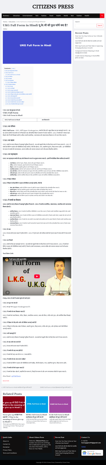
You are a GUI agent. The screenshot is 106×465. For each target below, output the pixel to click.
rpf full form (16, 376)
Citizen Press (66, 462)
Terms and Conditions (10, 453)
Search (77, 22)
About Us (6, 441)
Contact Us (6, 444)
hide (13, 68)
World (66, 16)
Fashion (43, 16)
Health (58, 16)
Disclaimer (6, 447)
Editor (5, 29)
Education (16, 16)
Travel (51, 16)
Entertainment (27, 16)
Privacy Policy (7, 450)
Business (6, 16)
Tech (36, 16)
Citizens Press (53, 7)
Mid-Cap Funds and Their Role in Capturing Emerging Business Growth (65, 453)
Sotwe (83, 447)
